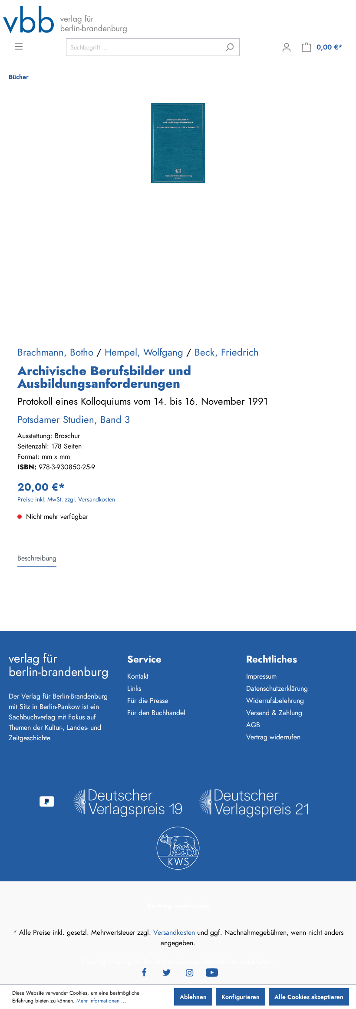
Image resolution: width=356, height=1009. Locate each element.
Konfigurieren (240, 997)
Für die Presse (147, 701)
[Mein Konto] (287, 47)
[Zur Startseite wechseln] (65, 19)
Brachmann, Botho (55, 352)
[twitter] (166, 972)
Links (134, 688)
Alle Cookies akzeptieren (308, 997)
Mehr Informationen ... (101, 1001)
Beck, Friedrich (226, 352)
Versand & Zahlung (274, 713)
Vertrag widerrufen (273, 737)
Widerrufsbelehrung (275, 701)
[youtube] (212, 972)
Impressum (261, 676)
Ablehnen (193, 997)
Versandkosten (174, 932)
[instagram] (189, 972)
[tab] (36, 558)
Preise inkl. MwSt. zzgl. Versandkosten (66, 499)
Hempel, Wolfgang (144, 352)
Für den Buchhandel (156, 713)
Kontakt (137, 676)
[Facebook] (144, 972)
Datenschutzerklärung (277, 688)
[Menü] (19, 46)
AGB (253, 725)
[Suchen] (229, 47)
